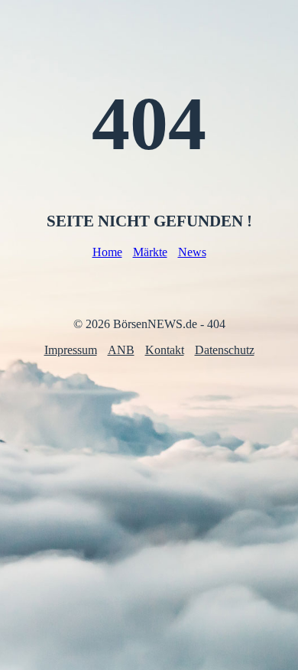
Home (107, 252)
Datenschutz (224, 349)
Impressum (70, 349)
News (192, 252)
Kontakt (164, 349)
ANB (121, 349)
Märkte (150, 252)
